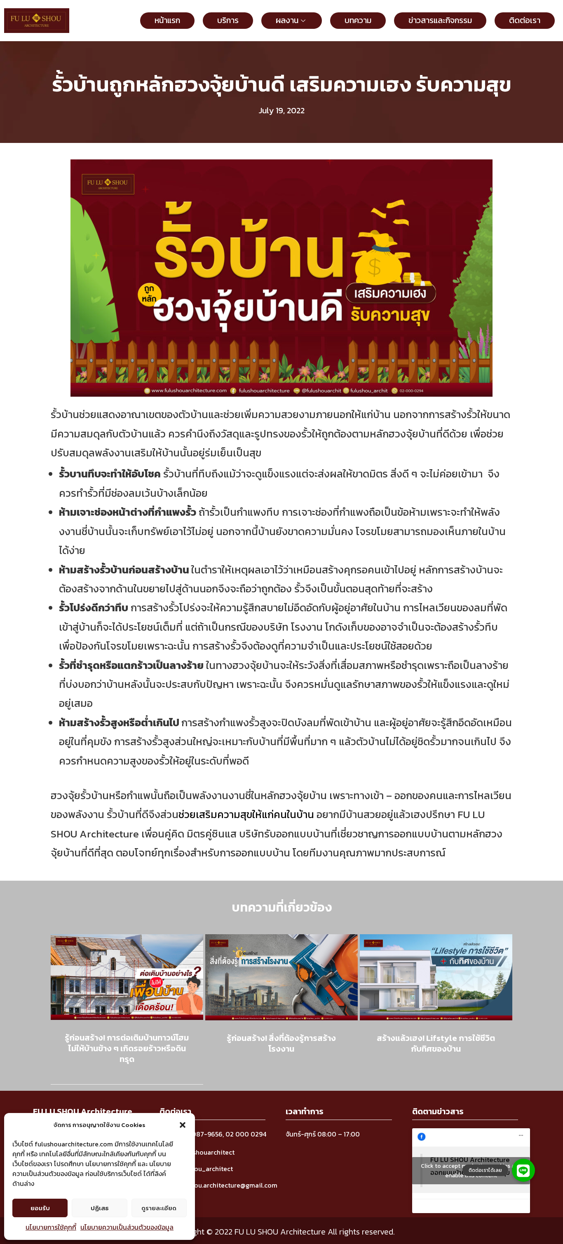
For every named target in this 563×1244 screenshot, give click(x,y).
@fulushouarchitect (205, 1152)
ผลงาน (287, 20)
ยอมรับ (40, 1208)
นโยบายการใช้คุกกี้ (51, 1227)
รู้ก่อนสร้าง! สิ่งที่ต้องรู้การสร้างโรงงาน (281, 1043)
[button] (182, 1125)
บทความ (358, 20)
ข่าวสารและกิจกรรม (440, 20)
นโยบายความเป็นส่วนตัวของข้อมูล (127, 1227)
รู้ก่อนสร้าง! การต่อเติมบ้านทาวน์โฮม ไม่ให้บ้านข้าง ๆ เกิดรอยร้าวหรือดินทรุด (127, 1048)
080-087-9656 (199, 1134)
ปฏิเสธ (100, 1208)
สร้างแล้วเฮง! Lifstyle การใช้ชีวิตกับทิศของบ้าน (436, 1043)
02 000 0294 (245, 1134)
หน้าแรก (167, 20)
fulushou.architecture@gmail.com (226, 1185)
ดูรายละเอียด (158, 1208)
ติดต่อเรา (524, 20)
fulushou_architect (204, 1169)
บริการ (228, 20)
